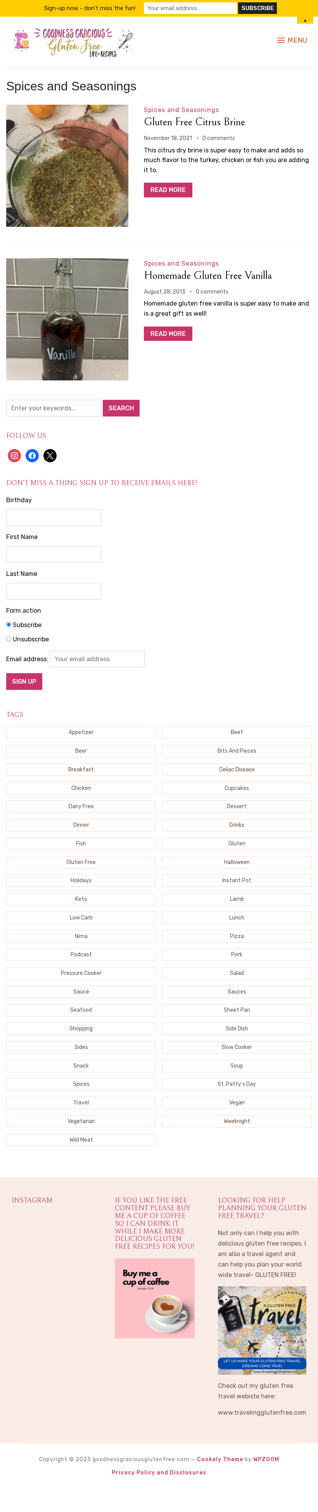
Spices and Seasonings (181, 110)
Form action (23, 610)
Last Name (21, 573)
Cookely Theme (220, 1459)
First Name (22, 537)
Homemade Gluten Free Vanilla (208, 276)
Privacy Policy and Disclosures (159, 1472)
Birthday (19, 500)
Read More (168, 190)
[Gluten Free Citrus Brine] (67, 110)
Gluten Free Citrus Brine (194, 122)
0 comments (218, 138)
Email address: (28, 659)
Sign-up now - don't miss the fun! (89, 8)
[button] (292, 40)
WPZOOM (266, 1459)
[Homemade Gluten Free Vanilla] (67, 263)
